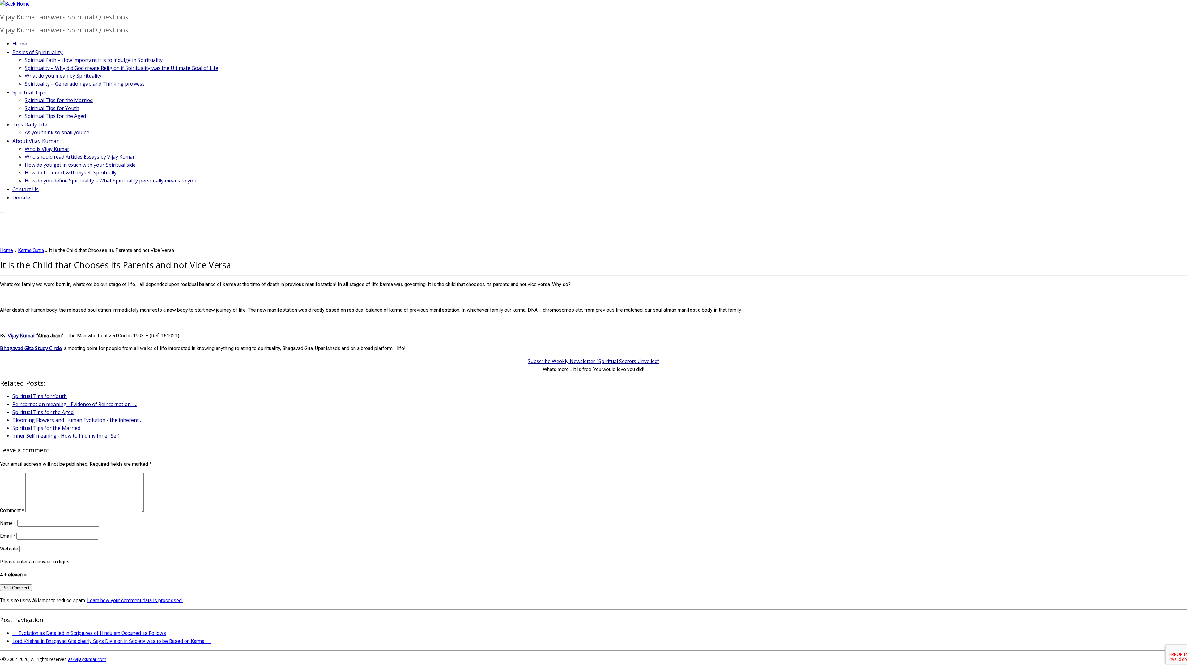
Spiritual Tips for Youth (52, 108)
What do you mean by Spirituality (63, 75)
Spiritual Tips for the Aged (55, 116)
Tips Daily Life (29, 124)
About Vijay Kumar (35, 140)
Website (9, 549)
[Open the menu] (2, 212)
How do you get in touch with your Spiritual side (80, 164)
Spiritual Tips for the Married (59, 100)
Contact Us (25, 189)
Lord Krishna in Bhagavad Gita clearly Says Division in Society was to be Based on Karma (111, 641)
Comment (12, 510)
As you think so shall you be (57, 132)
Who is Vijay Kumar (47, 149)
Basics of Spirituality (37, 52)
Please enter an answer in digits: (35, 562)
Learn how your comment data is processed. (135, 600)
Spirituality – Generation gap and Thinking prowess (85, 83)
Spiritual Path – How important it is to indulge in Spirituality (94, 60)
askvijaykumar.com (87, 659)
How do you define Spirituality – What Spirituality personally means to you (110, 180)
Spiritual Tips (29, 92)
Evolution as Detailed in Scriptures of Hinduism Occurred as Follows (89, 633)
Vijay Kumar (21, 335)
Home (19, 43)
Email (7, 536)
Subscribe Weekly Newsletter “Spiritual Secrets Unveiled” (593, 361)
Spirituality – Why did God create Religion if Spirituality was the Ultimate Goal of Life (121, 68)
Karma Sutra (31, 250)
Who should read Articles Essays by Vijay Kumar (80, 156)
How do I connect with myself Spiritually (71, 172)
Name (8, 523)
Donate (21, 197)
